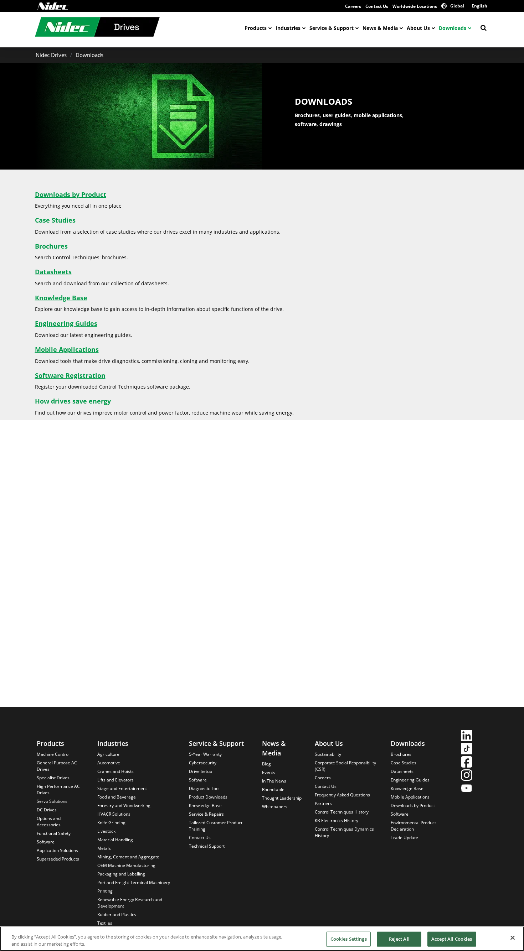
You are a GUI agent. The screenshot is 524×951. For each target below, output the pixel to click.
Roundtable (273, 789)
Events (268, 772)
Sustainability (328, 754)
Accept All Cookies (451, 939)
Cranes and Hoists (115, 771)
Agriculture (108, 754)
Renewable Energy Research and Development (129, 903)
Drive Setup (200, 771)
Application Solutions (57, 850)
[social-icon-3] (466, 762)
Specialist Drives (53, 778)
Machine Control (53, 754)
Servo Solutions (52, 801)
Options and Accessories (49, 821)
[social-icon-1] (466, 736)
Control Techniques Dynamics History (344, 832)
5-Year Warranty (205, 754)
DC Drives (47, 810)
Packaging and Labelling (121, 874)
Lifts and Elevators (115, 780)
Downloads (452, 28)
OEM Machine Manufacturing (126, 865)
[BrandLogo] (97, 28)
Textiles (104, 923)
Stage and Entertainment (122, 788)
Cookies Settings (348, 939)
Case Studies (55, 220)
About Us (418, 28)
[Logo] (53, 6)
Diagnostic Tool (204, 788)
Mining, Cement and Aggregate (128, 857)
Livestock (106, 831)
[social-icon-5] (466, 789)
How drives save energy (73, 401)
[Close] (512, 938)
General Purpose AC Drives (57, 766)
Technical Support (207, 846)
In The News (274, 781)
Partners (323, 803)
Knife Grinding (111, 823)
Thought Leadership (282, 798)
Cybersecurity (202, 763)
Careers (353, 6)
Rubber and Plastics (116, 914)
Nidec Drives (51, 54)
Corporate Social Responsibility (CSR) (345, 766)
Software (46, 842)
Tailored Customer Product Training (215, 826)
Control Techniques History (342, 812)
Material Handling (115, 840)
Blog (266, 764)
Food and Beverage (116, 797)
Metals (104, 848)
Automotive (108, 763)
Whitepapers (274, 807)
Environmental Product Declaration (413, 826)
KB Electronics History (336, 820)
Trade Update (404, 838)
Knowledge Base (61, 297)
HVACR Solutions (113, 814)
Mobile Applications (67, 349)
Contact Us (376, 6)
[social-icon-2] (466, 749)
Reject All (399, 939)
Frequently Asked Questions (342, 795)
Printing (105, 891)
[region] (262, 938)
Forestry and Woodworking (123, 805)
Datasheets (53, 271)
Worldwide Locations (414, 6)
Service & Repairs (206, 814)
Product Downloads (208, 797)
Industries (288, 28)
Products (256, 28)
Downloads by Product (70, 194)
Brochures (51, 246)
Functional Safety (54, 833)
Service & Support (331, 28)
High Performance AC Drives (58, 789)
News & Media (380, 28)
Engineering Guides (66, 323)
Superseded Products (58, 859)
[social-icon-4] (466, 776)
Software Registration (70, 375)
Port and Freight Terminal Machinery (133, 882)
